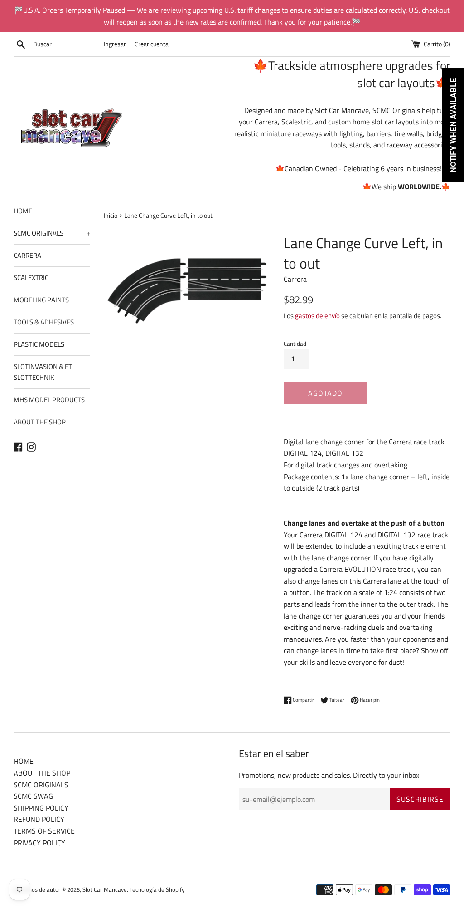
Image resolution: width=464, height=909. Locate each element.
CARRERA (27, 255)
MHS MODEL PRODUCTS (49, 399)
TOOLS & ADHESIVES (44, 322)
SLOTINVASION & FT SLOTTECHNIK (43, 372)
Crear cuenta (152, 44)
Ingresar (115, 44)
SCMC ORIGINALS (52, 233)
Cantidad (295, 343)
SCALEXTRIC (31, 277)
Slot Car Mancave (104, 889)
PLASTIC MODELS (39, 344)
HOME (23, 211)
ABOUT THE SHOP (40, 422)
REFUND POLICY (39, 819)
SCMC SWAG (33, 796)
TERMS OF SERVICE (44, 830)
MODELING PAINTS (41, 300)
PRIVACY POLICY (39, 842)
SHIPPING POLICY (41, 807)
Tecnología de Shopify (157, 889)
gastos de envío (317, 315)
